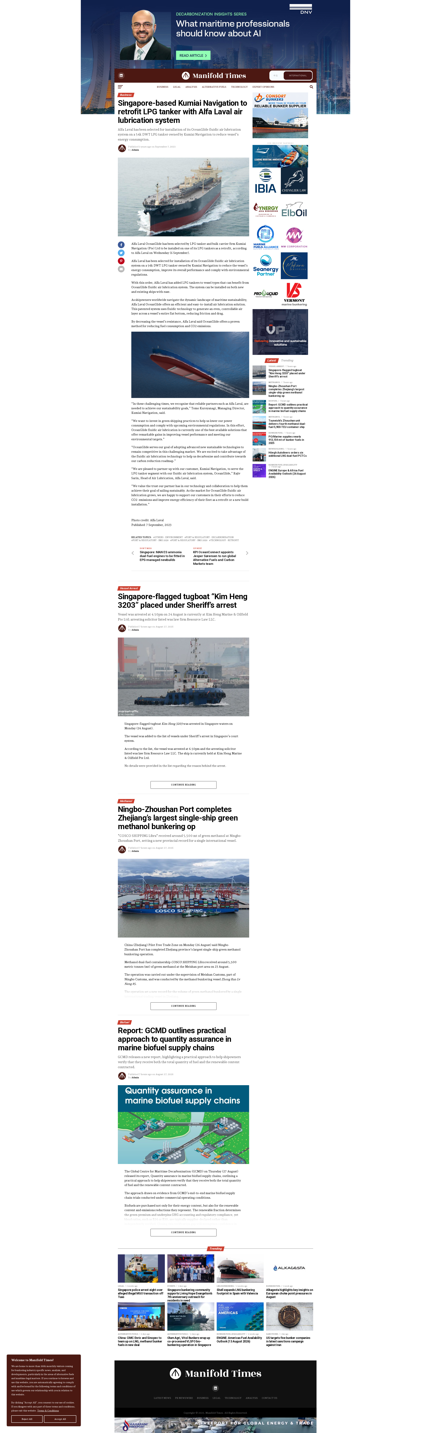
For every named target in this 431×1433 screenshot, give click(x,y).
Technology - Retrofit (224, 540)
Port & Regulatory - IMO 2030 (151, 540)
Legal (177, 87)
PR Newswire (184, 1397)
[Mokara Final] (294, 278)
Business (162, 87)
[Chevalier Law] (294, 193)
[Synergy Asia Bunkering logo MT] (266, 221)
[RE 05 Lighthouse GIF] (280, 137)
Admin (135, 149)
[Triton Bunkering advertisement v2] (280, 166)
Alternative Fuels (214, 87)
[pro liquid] (266, 306)
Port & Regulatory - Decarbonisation (210, 537)
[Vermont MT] (294, 306)
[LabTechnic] (280, 354)
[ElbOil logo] (294, 221)
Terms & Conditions (48, 1410)
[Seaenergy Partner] (266, 278)
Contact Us (269, 1397)
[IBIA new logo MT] (266, 193)
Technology (239, 87)
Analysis (191, 87)
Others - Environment (169, 537)
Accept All (60, 1419)
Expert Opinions (263, 87)
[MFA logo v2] (266, 249)
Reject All (27, 1419)
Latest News (162, 1397)
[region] (44, 1390)
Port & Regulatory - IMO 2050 (189, 540)
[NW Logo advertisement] (294, 249)
